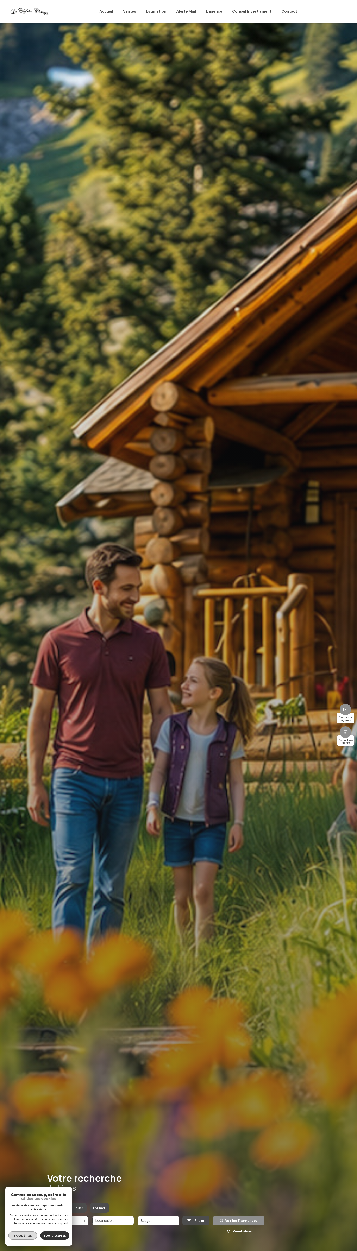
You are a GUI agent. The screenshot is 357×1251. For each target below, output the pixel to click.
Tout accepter (55, 1235)
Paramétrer (23, 1235)
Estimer (99, 1208)
